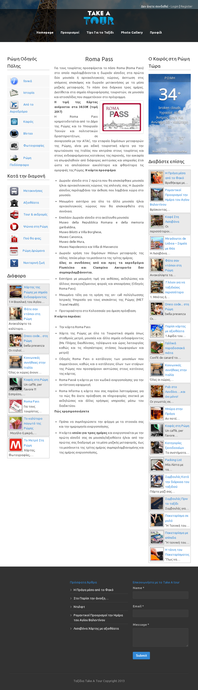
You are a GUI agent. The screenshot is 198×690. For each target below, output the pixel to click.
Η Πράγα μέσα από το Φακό (93, 589)
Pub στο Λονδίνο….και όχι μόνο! (175, 391)
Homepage (44, 32)
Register (186, 6)
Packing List (173, 459)
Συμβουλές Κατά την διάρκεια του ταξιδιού (177, 481)
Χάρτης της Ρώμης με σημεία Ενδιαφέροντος (35, 291)
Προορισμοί (70, 32)
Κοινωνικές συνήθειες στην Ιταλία (35, 362)
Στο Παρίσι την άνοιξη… (91, 598)
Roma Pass (99, 59)
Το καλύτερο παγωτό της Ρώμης (33, 423)
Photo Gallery (132, 32)
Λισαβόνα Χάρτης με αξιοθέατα (96, 628)
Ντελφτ (79, 606)
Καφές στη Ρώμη (36, 379)
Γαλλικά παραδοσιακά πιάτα (175, 347)
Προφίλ (156, 32)
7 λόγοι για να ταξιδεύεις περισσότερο (175, 287)
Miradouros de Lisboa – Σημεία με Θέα (176, 243)
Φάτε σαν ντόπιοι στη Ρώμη (32, 313)
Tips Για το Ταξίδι (100, 32)
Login (174, 6)
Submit (141, 655)
